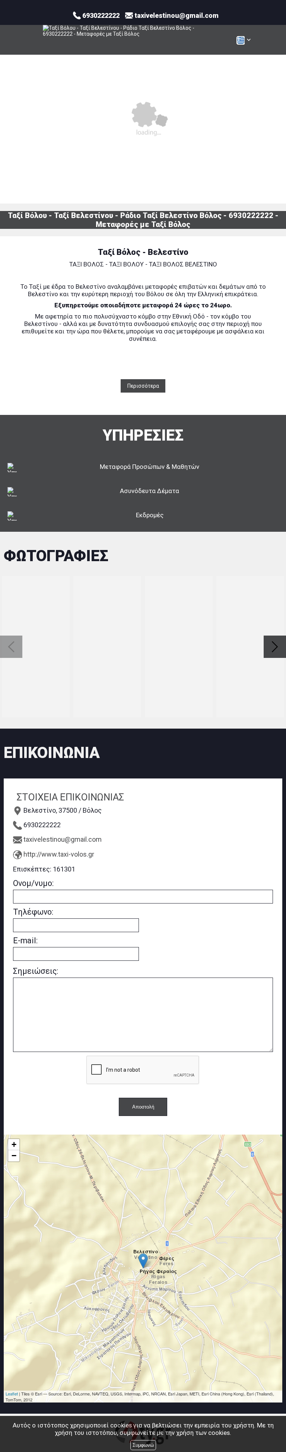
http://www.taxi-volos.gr (58, 854)
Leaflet (12, 1394)
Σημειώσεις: (35, 971)
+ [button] (14, 1144)
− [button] (14, 1155)
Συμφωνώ (143, 1445)
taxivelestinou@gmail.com (62, 839)
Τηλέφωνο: (33, 912)
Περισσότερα (143, 386)
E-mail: (25, 940)
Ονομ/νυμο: (33, 883)
